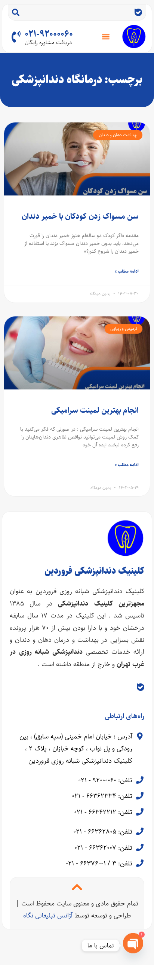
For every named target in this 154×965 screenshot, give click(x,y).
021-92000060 (49, 34)
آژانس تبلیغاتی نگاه (48, 915)
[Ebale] (138, 12)
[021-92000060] (16, 37)
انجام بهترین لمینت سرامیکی (95, 410)
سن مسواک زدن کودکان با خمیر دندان (80, 216)
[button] (106, 36)
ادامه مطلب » (127, 271)
